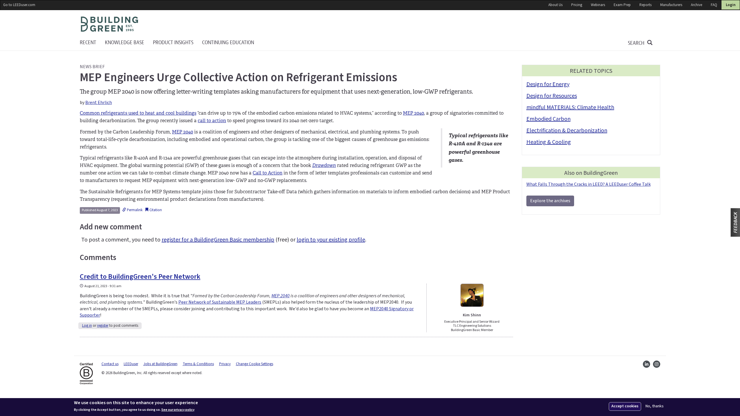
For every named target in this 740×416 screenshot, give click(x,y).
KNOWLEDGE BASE (124, 42)
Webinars (598, 5)
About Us (555, 5)
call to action (212, 121)
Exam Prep (622, 5)
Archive (696, 5)
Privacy (225, 364)
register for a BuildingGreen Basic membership (218, 240)
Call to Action (267, 173)
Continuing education (228, 42)
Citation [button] (155, 210)
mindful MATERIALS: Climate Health (570, 107)
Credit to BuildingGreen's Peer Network (140, 277)
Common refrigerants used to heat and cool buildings (138, 113)
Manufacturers (671, 5)
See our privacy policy (178, 409)
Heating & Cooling (548, 142)
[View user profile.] (472, 295)
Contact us (110, 364)
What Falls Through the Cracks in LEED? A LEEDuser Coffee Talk (588, 184)
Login (730, 5)
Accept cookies (625, 406)
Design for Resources (551, 96)
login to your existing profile (331, 240)
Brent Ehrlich (98, 102)
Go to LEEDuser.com (19, 5)
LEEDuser (131, 364)
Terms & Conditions (198, 364)
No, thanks (654, 406)
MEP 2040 (413, 113)
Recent (88, 42)
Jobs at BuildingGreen (160, 364)
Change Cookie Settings (254, 364)
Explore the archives (550, 201)
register (102, 325)
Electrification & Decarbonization (566, 131)
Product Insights (173, 42)
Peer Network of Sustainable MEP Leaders (219, 302)
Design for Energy (547, 84)
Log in (87, 325)
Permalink (134, 210)
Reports (645, 5)
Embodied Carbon (548, 119)
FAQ (714, 5)
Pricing (576, 5)
